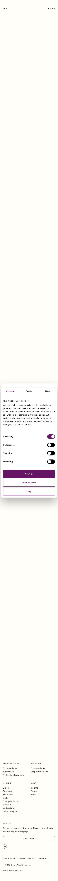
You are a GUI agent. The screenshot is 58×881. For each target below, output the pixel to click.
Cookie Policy (43, 858)
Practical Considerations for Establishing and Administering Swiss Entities (33, 631)
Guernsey (7, 791)
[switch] (51, 445)
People (34, 791)
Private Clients (10, 768)
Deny (29, 491)
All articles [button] (44, 704)
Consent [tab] (10, 391)
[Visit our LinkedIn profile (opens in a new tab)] (5, 846)
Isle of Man (8, 794)
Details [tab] (29, 391)
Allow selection (29, 482)
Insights (34, 787)
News (29, 108)
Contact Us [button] (29, 509)
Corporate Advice (39, 771)
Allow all (29, 474)
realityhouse (16, 871)
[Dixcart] (29, 9)
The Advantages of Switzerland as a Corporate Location (31, 576)
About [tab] (48, 391)
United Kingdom (10, 811)
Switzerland (8, 807)
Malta (5, 798)
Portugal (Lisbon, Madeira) (11, 803)
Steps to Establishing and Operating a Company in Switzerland (29, 686)
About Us (35, 794)
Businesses (8, 771)
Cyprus (6, 787)
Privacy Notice (9, 858)
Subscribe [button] (29, 747)
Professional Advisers (13, 775)
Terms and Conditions (26, 858)
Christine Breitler (20, 142)
